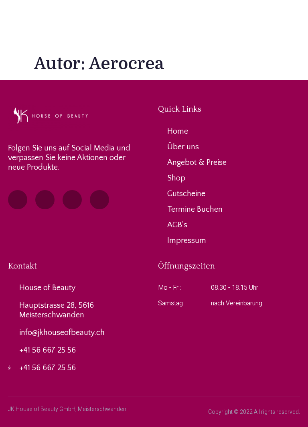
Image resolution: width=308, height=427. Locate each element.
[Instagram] (45, 199)
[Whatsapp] (99, 199)
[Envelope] (72, 199)
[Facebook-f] (17, 199)
